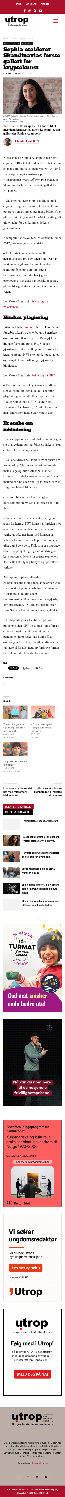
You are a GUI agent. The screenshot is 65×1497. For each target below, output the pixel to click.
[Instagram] (28, 1477)
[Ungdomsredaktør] (32, 1300)
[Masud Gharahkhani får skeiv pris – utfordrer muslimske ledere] (11, 905)
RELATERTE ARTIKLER (18, 806)
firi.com (29, 327)
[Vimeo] (46, 1477)
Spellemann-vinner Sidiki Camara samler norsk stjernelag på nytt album (40, 888)
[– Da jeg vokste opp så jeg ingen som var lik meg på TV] (43, 712)
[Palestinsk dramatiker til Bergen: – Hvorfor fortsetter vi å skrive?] (11, 840)
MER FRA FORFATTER (18, 812)
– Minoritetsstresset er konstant (40, 820)
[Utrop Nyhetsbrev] (32, 1395)
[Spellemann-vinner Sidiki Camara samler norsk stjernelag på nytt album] (11, 888)
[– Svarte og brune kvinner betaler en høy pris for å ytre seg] (11, 856)
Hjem (5, 38)
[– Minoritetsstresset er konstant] (11, 824)
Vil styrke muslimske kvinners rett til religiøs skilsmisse (48, 792)
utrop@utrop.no (39, 1462)
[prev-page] (33, 917)
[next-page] (38, 917)
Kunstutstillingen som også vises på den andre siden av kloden (14, 727)
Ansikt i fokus (27, 44)
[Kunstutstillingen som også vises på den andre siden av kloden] (15, 712)
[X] (37, 1477)
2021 (14, 38)
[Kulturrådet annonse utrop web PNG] (32, 1206)
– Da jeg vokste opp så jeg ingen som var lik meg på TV (41, 727)
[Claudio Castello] (10, 142)
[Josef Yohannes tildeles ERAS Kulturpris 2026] (11, 872)
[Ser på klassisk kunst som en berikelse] (15, 749)
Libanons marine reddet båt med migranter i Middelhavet (17, 792)
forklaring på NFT (43, 375)
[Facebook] (19, 1477)
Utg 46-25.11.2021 (27, 38)
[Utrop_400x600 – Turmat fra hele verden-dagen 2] (32, 1010)
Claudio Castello (13, 73)
